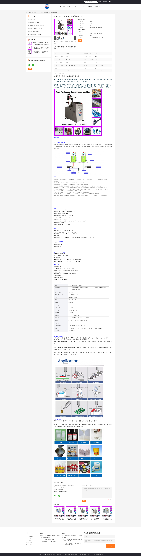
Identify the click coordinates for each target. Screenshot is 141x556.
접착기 (35, 12)
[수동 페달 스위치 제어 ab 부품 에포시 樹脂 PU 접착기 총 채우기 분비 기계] (30, 48)
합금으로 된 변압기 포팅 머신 (47, 539)
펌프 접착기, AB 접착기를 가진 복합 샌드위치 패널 (72, 536)
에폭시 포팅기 (32, 22)
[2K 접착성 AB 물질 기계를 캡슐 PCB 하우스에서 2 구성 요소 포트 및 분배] (30, 43)
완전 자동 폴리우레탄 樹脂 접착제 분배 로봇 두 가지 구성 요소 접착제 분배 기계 (71, 519)
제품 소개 (31, 12)
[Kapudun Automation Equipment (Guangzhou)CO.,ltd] (47, 6)
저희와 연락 (97, 6)
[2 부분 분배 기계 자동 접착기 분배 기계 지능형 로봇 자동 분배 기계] (107, 511)
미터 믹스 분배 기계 (33, 28)
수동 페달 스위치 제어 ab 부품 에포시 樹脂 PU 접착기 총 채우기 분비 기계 (41, 48)
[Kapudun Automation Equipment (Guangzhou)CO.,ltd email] (30, 65)
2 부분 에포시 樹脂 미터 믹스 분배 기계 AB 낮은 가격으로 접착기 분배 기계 (59, 519)
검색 (99, 1)
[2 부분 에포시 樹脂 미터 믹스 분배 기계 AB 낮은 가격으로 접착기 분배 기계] (59, 511)
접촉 (80, 40)
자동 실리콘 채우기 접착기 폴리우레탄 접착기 (83, 519)
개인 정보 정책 (42, 554)
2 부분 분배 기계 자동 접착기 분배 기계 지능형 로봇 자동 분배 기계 (107, 519)
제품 (64, 6)
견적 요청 (105, 1)
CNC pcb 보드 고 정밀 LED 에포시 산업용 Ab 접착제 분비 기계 (95, 519)
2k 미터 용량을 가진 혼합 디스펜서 (48, 541)
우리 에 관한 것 (75, 6)
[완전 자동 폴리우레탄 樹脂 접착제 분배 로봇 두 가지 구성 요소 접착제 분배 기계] (71, 511)
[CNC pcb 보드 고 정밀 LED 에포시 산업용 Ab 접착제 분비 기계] (95, 511)
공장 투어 (84, 6)
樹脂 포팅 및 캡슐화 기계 (34, 25)
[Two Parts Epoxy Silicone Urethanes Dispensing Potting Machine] (62, 27)
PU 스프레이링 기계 (33, 34)
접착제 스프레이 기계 (33, 31)
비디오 (68, 6)
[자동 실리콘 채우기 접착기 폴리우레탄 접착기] (83, 511)
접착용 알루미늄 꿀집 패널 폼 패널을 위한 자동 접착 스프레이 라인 (71, 543)
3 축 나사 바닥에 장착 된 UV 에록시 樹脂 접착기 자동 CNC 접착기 (50, 536)
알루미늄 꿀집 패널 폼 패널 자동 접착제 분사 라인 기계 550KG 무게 (72, 540)
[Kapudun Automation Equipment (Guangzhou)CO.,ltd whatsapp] (34, 65)
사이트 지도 (29, 544)
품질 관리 (90, 6)
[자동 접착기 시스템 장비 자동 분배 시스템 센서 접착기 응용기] (30, 52)
